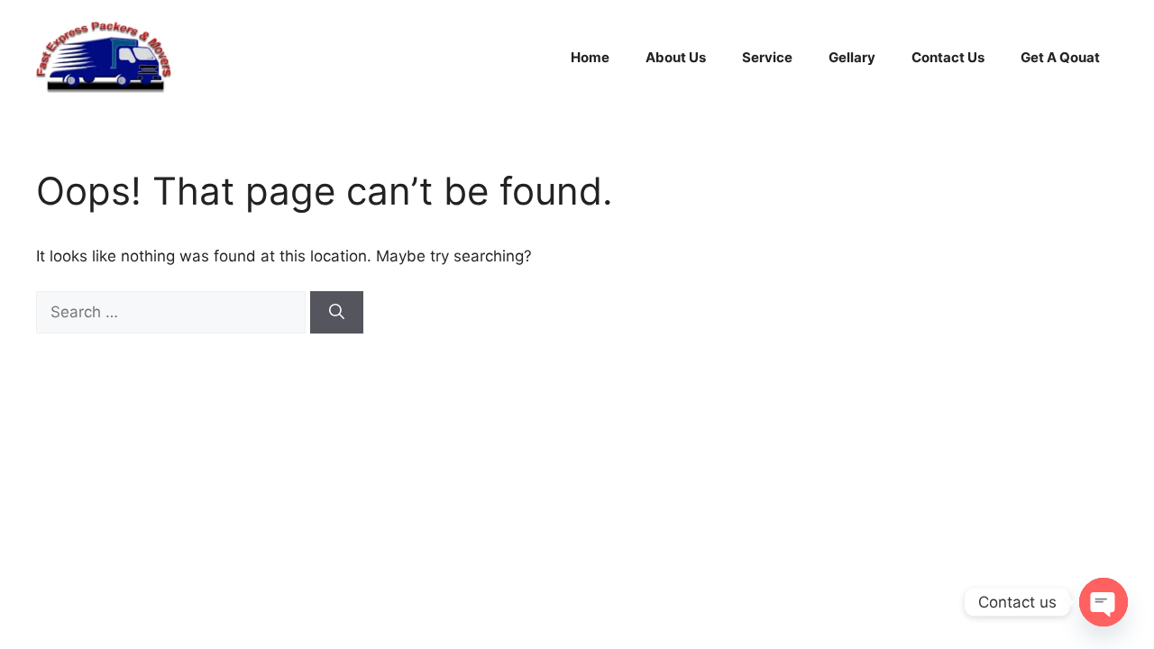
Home (590, 57)
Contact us (948, 57)
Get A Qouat (1060, 57)
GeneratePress (749, 415)
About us (676, 57)
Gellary (852, 57)
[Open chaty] (1103, 602)
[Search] (336, 312)
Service (767, 57)
